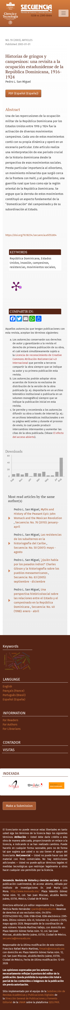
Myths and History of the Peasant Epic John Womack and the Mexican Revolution (38, 514)
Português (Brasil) (14, 695)
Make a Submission (19, 806)
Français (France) (13, 690)
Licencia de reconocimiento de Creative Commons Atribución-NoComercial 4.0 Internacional (37, 359)
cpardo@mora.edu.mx (43, 909)
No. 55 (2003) (13, 40)
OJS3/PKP (54, 1002)
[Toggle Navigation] (64, 13)
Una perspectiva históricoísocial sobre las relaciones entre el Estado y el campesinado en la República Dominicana (36, 598)
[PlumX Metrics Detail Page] (16, 286)
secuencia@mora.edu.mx (17, 938)
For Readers (10, 720)
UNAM (22, 1002)
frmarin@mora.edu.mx (51, 948)
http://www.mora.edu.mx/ (25, 891)
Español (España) (14, 699)
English (7, 686)
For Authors (10, 724)
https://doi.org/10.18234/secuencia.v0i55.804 (31, 235)
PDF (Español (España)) (23, 93)
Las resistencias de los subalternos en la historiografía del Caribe (37, 539)
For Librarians (11, 729)
